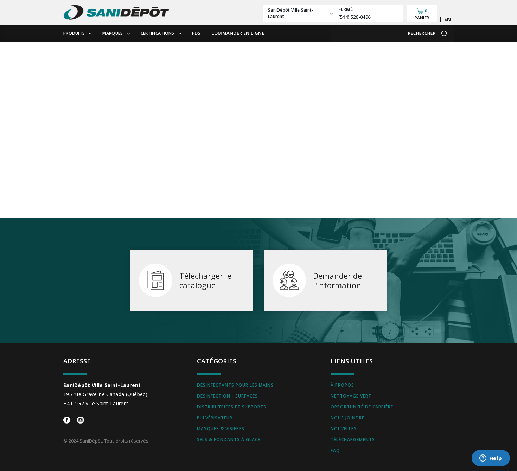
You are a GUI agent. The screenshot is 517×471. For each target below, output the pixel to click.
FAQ (335, 450)
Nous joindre (347, 418)
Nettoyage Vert (351, 396)
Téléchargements (353, 440)
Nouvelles (344, 429)
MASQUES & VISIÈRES (220, 429)
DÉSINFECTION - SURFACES (227, 396)
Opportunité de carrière (362, 407)
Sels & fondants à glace (228, 440)
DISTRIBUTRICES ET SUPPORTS (231, 407)
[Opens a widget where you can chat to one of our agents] (490, 458)
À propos (342, 385)
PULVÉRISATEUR (214, 418)
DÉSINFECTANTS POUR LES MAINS (235, 385)
